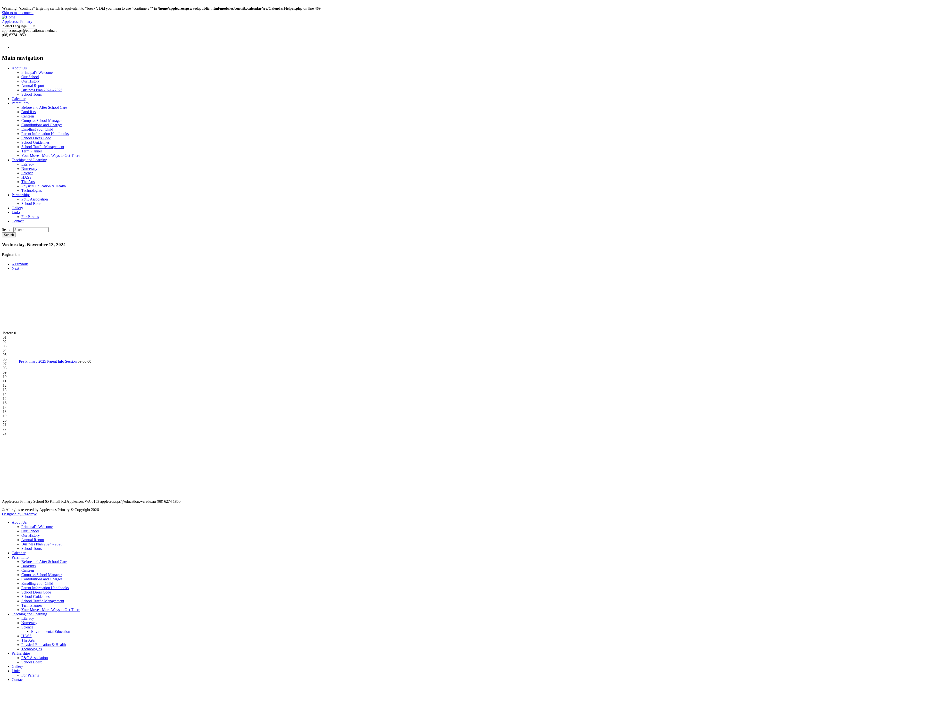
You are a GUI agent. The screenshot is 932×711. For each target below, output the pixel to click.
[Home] (8, 17)
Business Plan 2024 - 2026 (41, 90)
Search (7, 229)
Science (27, 173)
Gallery (17, 208)
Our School (30, 77)
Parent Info (20, 103)
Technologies (31, 190)
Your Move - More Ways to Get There (50, 155)
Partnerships (21, 195)
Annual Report (32, 86)
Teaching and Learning (29, 160)
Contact (18, 221)
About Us (19, 68)
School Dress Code (36, 138)
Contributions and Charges (41, 125)
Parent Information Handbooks (45, 134)
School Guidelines (35, 142)
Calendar (18, 99)
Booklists (28, 112)
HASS (26, 177)
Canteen (27, 116)
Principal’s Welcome (37, 72)
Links (16, 212)
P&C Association (34, 199)
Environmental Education (50, 631)
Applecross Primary (17, 21)
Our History (30, 81)
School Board (31, 203)
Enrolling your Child (37, 129)
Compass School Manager (41, 120)
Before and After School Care (44, 107)
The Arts (28, 182)
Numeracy (29, 169)
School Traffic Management (42, 147)
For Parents (30, 217)
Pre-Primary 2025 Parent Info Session (48, 361)
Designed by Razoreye (19, 514)
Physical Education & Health (43, 186)
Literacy (27, 164)
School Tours (31, 94)
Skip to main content (17, 13)
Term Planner (31, 151)
